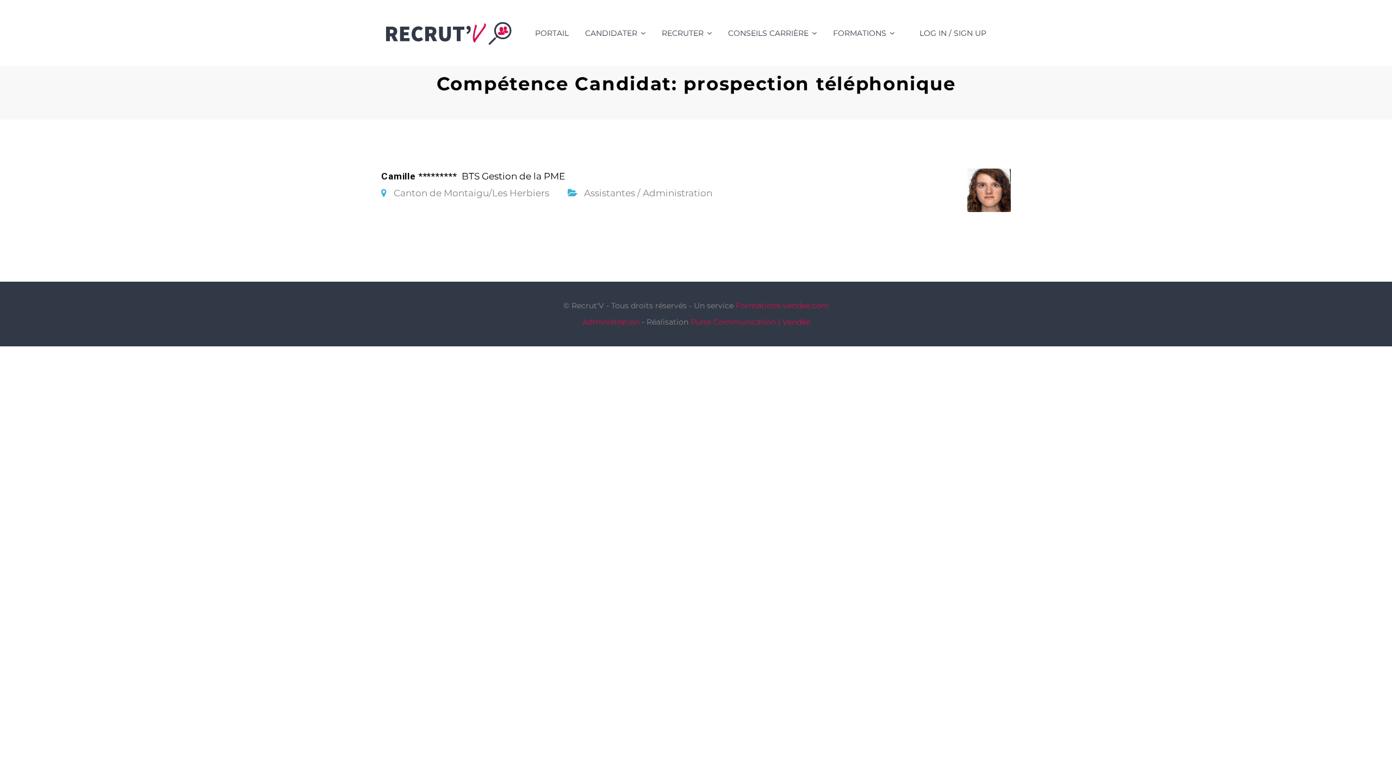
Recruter (683, 33)
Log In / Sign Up (952, 33)
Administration (610, 322)
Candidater (611, 33)
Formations (859, 33)
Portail (552, 33)
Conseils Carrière (768, 33)
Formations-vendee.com (782, 305)
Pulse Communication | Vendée (750, 322)
